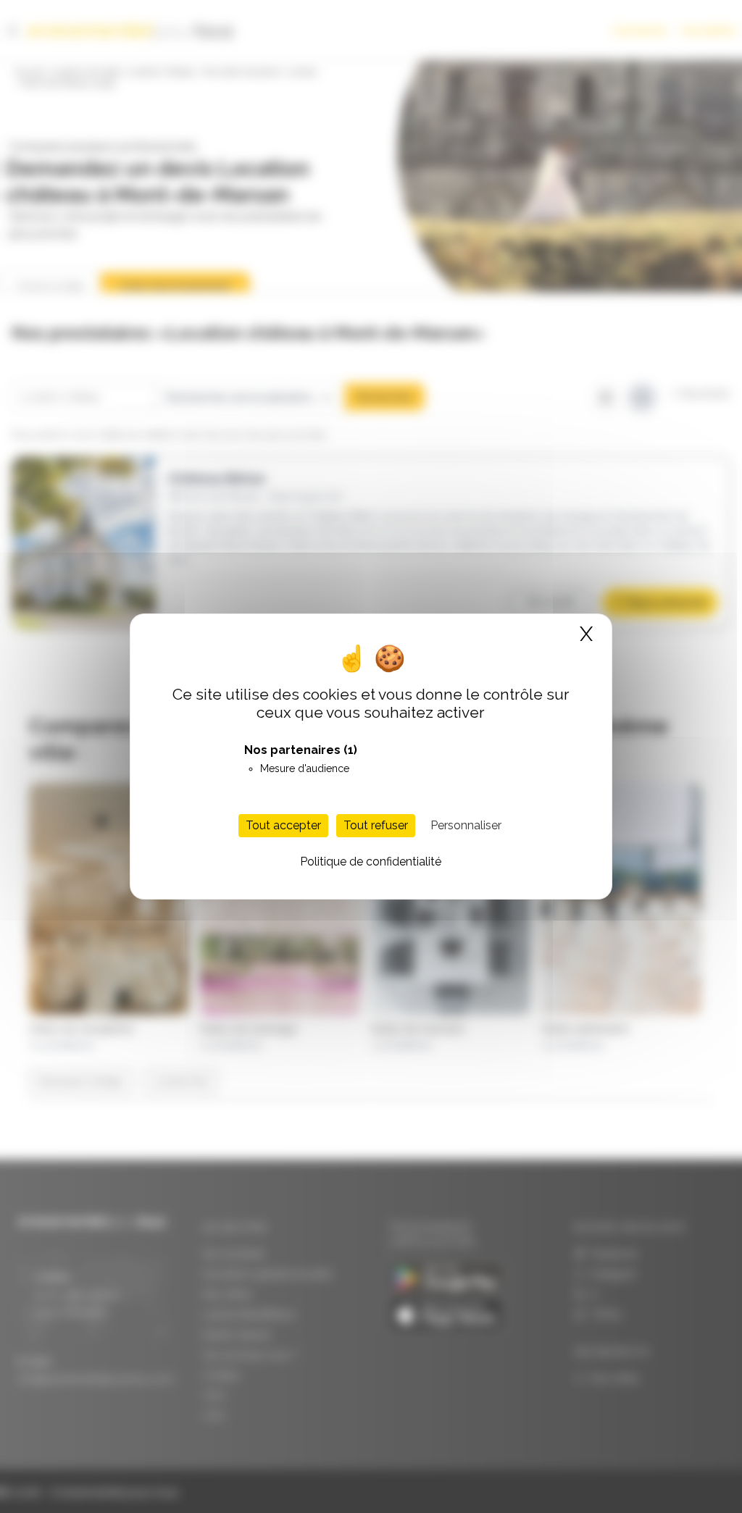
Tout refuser (375, 825)
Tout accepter (283, 825)
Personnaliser (465, 825)
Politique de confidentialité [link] (370, 861)
